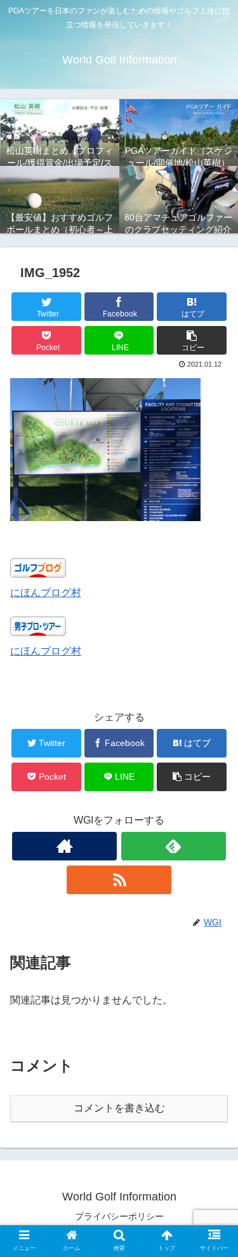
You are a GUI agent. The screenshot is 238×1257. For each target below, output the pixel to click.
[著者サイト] (64, 846)
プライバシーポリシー (119, 1216)
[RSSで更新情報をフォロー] (119, 880)
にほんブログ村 (45, 592)
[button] (192, 340)
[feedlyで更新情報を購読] (173, 846)
